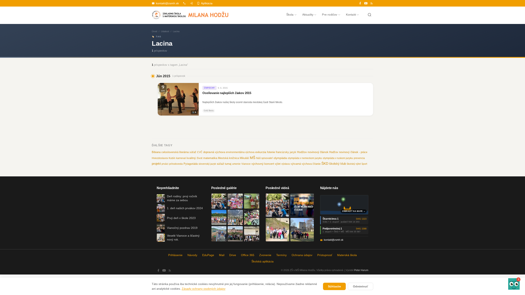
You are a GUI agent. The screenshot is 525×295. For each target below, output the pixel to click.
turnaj (228, 163)
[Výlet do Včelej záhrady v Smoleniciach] (219, 217)
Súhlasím (334, 286)
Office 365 (247, 255)
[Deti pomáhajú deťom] (251, 201)
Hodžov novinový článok (312, 152)
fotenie (271, 152)
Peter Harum (361, 270)
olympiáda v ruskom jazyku (338, 158)
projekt (156, 163)
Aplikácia (206, 3)
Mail (221, 255)
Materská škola (347, 255)
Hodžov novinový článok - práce (348, 152)
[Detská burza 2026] (235, 201)
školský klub (337, 163)
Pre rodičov (329, 14)
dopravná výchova (214, 152)
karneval (181, 158)
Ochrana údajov (302, 255)
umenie (236, 163)
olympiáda (280, 158)
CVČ (199, 152)
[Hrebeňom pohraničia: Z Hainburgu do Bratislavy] (302, 230)
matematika (210, 158)
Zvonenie (265, 255)
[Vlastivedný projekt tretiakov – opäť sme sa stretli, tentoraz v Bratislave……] (251, 217)
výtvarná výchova (301, 163)
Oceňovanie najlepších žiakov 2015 (226, 93)
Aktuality (308, 14)
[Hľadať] (369, 14)
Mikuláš (244, 158)
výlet (278, 163)
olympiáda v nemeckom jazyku (305, 158)
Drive (232, 255)
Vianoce (246, 163)
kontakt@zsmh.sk (167, 3)
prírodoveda (176, 163)
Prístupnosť (324, 255)
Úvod (154, 31)
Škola (290, 14)
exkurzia (260, 152)
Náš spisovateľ (264, 158)
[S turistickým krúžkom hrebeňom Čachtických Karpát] (277, 230)
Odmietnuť (360, 286)
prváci (165, 163)
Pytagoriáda (191, 163)
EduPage (208, 255)
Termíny (281, 255)
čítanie (317, 163)
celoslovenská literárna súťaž (178, 152)
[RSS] (371, 3)
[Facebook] (360, 3)
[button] (514, 284)
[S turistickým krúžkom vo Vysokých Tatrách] (235, 217)
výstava (285, 163)
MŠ (252, 158)
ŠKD (324, 164)
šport (364, 163)
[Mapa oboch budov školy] (344, 204)
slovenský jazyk (207, 163)
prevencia (359, 158)
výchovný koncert (262, 163)
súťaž (220, 163)
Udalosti (165, 31)
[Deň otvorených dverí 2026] (302, 205)
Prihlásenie (175, 255)
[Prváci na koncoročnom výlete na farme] (219, 234)
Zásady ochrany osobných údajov (203, 288)
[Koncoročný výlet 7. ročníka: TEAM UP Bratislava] (251, 234)
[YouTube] (366, 3)
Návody (192, 255)
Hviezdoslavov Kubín (163, 158)
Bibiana (156, 152)
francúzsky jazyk (286, 152)
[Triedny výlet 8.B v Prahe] (235, 234)
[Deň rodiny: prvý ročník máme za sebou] (219, 201)
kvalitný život (194, 158)
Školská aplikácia (262, 261)
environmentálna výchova (240, 152)
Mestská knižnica (228, 158)
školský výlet (354, 163)
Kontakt (351, 14)
